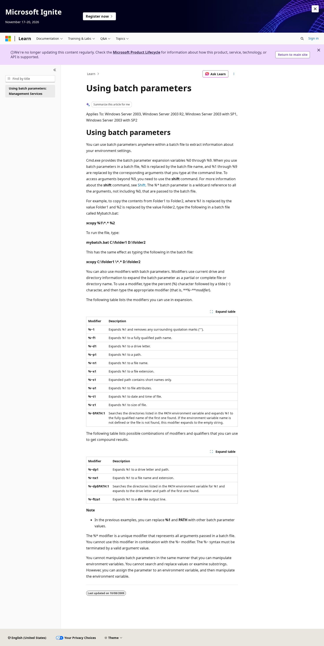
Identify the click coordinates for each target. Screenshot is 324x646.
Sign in (313, 38)
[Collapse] (55, 70)
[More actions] (234, 73)
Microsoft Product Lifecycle (136, 52)
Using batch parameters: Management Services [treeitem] (28, 91)
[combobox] (30, 78)
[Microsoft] (8, 38)
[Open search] (302, 39)
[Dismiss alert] (315, 8)
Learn (91, 74)
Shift (141, 185)
